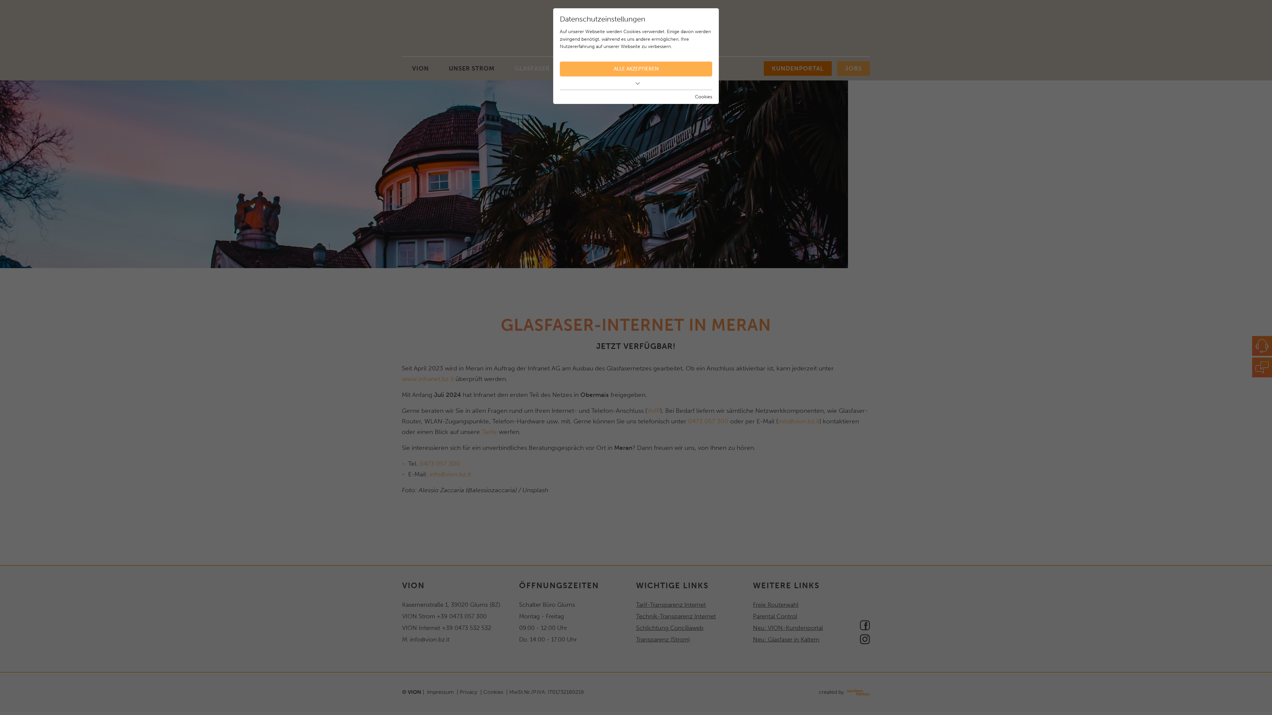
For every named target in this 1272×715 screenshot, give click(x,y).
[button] (636, 83)
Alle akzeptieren (636, 69)
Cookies (703, 97)
